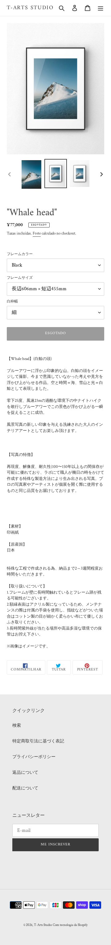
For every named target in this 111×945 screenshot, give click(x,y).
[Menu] (100, 8)
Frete (37, 233)
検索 (16, 725)
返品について (25, 772)
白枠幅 (12, 301)
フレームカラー (20, 254)
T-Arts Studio (30, 8)
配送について (25, 788)
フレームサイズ (20, 277)
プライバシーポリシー (34, 757)
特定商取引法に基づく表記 (38, 741)
